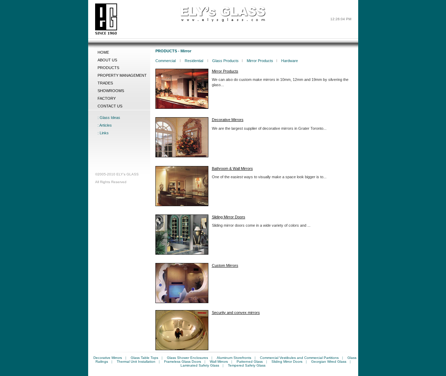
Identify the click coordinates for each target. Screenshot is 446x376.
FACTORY (107, 98)
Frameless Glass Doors (182, 361)
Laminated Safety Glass (199, 365)
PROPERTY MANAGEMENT (122, 75)
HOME (103, 52)
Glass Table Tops (144, 358)
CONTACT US (110, 106)
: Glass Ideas (109, 117)
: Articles (105, 125)
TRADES (105, 83)
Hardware (289, 61)
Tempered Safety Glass (247, 365)
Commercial (166, 61)
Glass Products (225, 61)
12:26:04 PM (340, 19)
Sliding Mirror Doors (286, 361)
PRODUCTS (108, 68)
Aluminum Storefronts (234, 358)
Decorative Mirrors (107, 358)
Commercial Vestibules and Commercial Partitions (299, 358)
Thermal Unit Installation (136, 361)
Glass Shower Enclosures (187, 358)
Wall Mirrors (219, 361)
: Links (103, 133)
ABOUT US (107, 60)
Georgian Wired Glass (328, 361)
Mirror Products (260, 61)
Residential (194, 61)
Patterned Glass (250, 361)
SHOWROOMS (111, 91)
